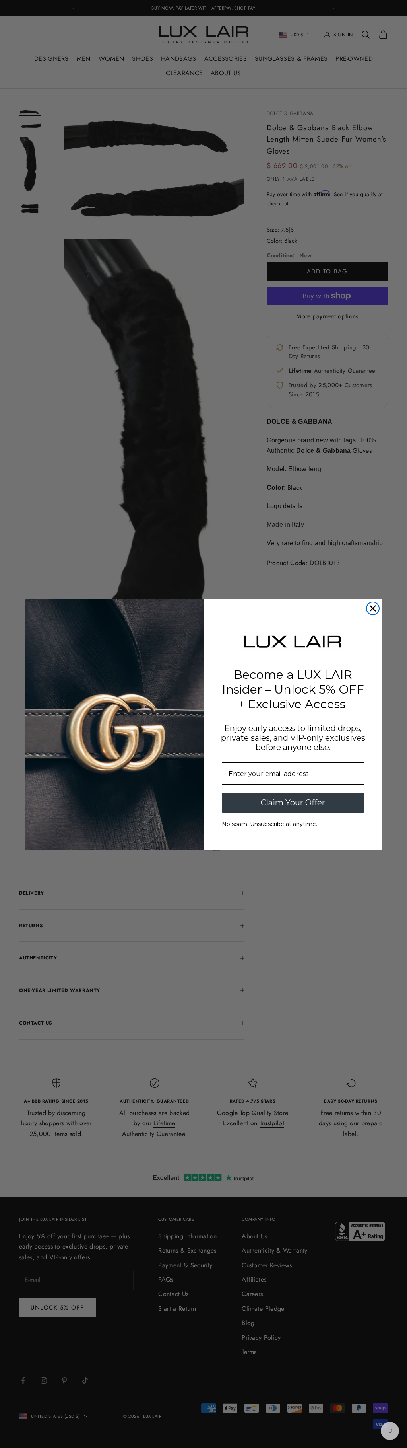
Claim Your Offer (293, 802)
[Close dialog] (372, 608)
